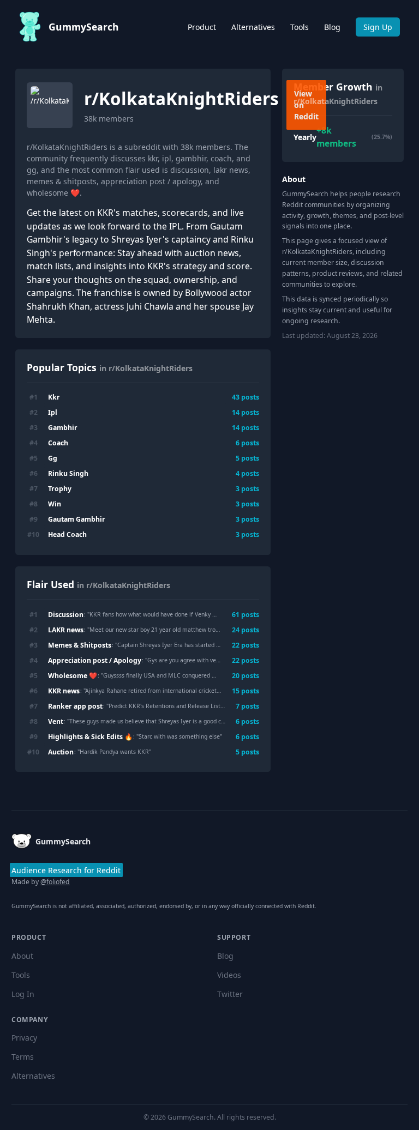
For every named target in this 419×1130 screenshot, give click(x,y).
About (22, 956)
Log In (22, 994)
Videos (229, 975)
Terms (22, 1057)
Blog (332, 27)
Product (202, 27)
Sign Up (377, 27)
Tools (299, 27)
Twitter (230, 994)
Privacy (24, 1037)
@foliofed (55, 881)
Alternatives (253, 27)
